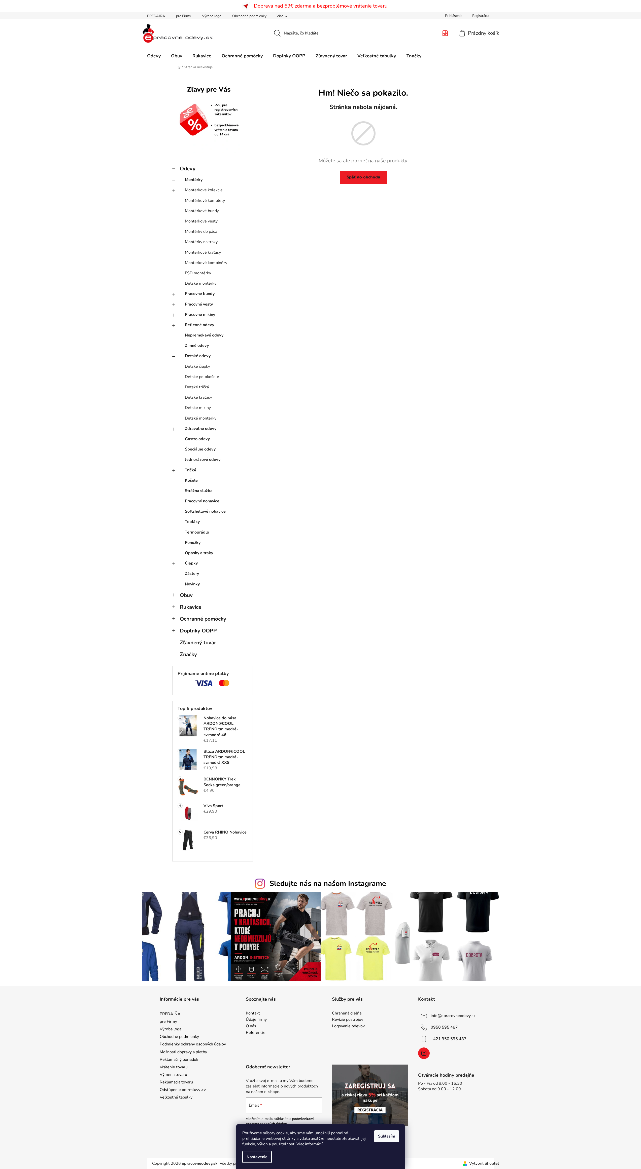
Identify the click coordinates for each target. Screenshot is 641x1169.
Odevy (187, 168)
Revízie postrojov (347, 1019)
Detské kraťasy (198, 397)
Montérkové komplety (205, 200)
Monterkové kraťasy (203, 252)
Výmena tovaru (173, 1074)
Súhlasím (386, 1136)
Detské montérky (200, 283)
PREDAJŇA (156, 16)
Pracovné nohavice (202, 501)
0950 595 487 (444, 1027)
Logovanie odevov (348, 1026)
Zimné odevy (197, 345)
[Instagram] (424, 1053)
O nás (251, 1026)
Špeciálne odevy (200, 449)
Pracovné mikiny (200, 314)
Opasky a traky (199, 553)
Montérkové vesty (201, 221)
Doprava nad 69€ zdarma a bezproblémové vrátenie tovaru (320, 6)
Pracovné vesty (199, 304)
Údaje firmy (256, 1019)
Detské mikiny (198, 407)
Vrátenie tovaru (174, 1067)
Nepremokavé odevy (204, 335)
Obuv (186, 595)
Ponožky (192, 542)
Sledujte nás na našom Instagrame (327, 883)
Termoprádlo (197, 532)
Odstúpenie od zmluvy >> (183, 1089)
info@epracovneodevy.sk (453, 1016)
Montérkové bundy (202, 211)
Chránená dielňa (346, 1013)
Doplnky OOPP (198, 630)
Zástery (192, 573)
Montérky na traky (201, 242)
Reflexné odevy (199, 325)
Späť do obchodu (363, 177)
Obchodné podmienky (249, 16)
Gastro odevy (197, 439)
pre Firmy (183, 16)
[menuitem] (154, 55)
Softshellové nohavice (205, 511)
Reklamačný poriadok (179, 1059)
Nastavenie (257, 1157)
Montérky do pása (201, 231)
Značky (188, 654)
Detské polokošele (202, 377)
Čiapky (191, 563)
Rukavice (190, 607)
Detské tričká (197, 387)
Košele (191, 480)
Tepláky (192, 521)
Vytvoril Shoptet (484, 1163)
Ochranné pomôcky (203, 618)
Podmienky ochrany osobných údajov (193, 1044)
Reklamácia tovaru (176, 1082)
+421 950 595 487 (448, 1039)
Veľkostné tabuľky (176, 1097)
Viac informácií (309, 1144)
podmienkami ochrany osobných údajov (280, 1121)
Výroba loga (211, 16)
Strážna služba (199, 491)
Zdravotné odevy (200, 428)
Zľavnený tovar (198, 642)
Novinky (192, 584)
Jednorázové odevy (202, 459)
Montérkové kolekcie (204, 190)
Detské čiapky (197, 366)
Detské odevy (198, 356)
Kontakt (253, 1013)
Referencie (255, 1033)
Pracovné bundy (200, 293)
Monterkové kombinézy (206, 263)
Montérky (194, 179)
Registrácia (480, 15)
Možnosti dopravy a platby (183, 1052)
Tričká (190, 470)
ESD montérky (198, 273)
